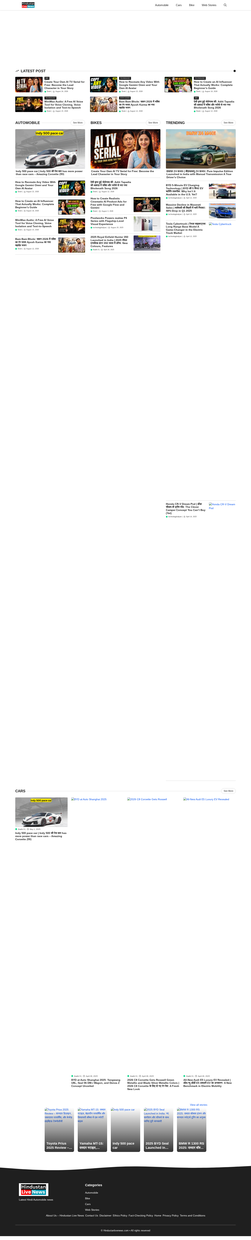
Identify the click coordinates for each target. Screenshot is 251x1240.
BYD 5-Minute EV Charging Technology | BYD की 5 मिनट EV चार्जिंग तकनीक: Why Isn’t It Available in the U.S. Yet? (184, 190)
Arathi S (96, 250)
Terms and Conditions (192, 1215)
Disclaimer (105, 1215)
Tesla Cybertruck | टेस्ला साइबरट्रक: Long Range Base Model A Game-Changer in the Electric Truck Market (186, 228)
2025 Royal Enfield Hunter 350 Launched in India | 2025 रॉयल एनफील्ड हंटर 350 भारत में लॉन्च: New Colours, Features (109, 241)
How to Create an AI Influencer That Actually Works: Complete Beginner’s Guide (213, 85)
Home (157, 1215)
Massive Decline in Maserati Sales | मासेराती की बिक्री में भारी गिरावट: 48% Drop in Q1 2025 (186, 207)
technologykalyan (99, 227)
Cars (179, 5)
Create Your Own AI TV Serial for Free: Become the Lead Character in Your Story (64, 85)
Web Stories (209, 5)
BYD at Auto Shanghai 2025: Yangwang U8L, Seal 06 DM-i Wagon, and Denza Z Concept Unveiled (95, 1083)
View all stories (198, 1104)
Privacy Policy (171, 1215)
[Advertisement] (110, 37)
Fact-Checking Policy (141, 1215)
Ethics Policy (120, 1215)
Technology (125, 78)
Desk (49, 91)
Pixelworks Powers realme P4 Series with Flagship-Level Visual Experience (109, 221)
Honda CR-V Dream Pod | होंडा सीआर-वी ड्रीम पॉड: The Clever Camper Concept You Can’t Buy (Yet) (185, 508)
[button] (225, 5)
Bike (191, 5)
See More (78, 122)
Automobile (161, 5)
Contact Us (91, 1215)
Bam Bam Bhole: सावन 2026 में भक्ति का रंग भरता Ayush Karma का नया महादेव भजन (139, 104)
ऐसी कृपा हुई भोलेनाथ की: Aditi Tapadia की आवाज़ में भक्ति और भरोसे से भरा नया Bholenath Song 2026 (214, 104)
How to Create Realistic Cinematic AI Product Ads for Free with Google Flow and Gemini (109, 203)
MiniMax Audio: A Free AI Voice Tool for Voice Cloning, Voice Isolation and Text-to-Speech (63, 104)
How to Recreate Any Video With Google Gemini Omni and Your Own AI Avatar (139, 85)
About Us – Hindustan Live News (65, 1215)
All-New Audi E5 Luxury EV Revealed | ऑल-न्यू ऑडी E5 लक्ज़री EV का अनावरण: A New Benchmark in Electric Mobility (207, 1083)
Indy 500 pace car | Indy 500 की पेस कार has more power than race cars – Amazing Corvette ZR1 (49, 173)
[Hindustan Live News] (28, 5)
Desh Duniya (125, 98)
